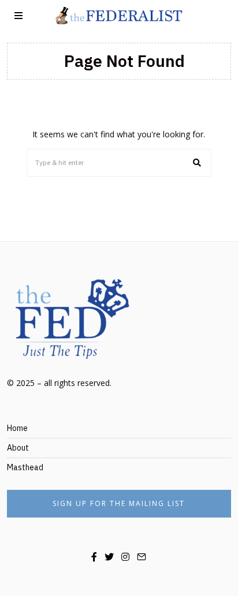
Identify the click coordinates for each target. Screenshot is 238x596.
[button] (197, 163)
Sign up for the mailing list (119, 503)
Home (17, 428)
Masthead (25, 467)
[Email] (141, 557)
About (18, 448)
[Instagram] (125, 557)
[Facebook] (94, 557)
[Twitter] (109, 557)
